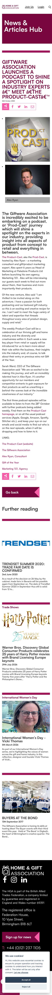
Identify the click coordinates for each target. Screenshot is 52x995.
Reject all (26, 987)
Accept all (26, 980)
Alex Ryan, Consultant (14, 456)
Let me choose (21, 972)
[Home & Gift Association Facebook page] (4, 879)
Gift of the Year (10, 462)
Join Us (29, 6)
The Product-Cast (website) (17, 443)
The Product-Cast (12, 257)
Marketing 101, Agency (15, 468)
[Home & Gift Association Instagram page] (14, 879)
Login (41, 6)
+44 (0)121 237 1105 (23, 947)
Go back (12, 492)
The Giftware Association (16, 450)
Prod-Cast (38, 257)
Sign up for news (18, 937)
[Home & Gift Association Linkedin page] (24, 879)
